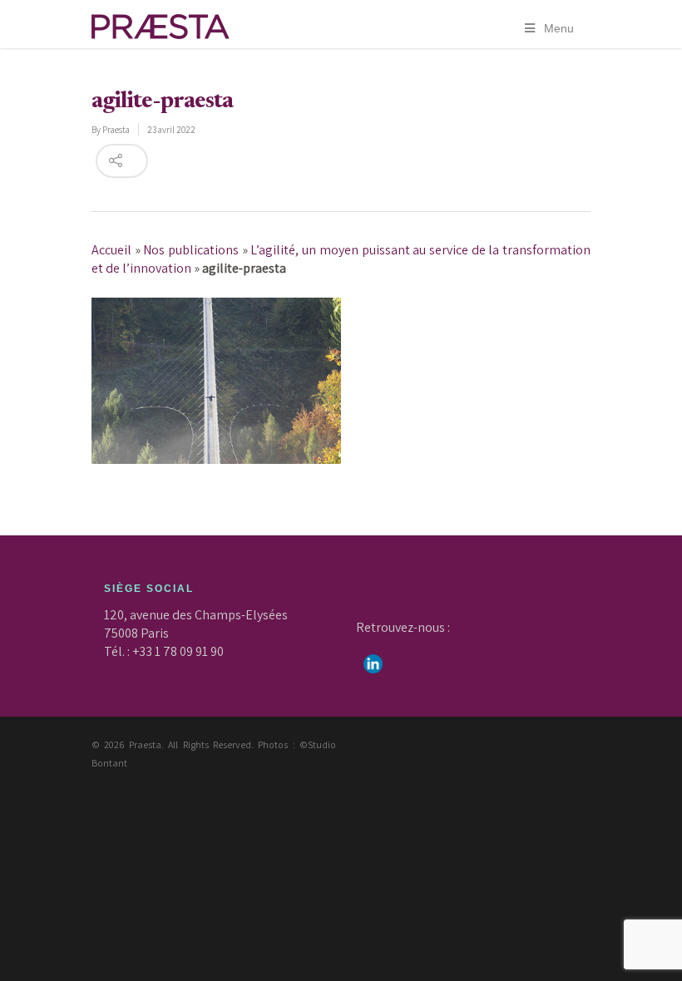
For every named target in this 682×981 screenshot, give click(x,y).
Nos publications (191, 250)
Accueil (111, 250)
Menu (559, 28)
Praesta (116, 130)
